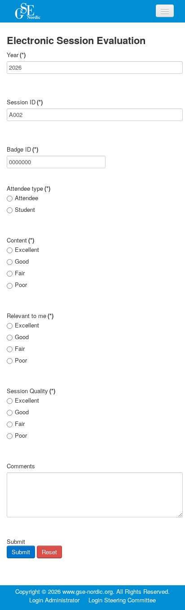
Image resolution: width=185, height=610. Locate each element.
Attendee (26, 198)
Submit (21, 551)
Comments (21, 466)
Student (25, 210)
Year (16, 55)
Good (22, 261)
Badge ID (22, 149)
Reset (49, 551)
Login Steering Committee (122, 600)
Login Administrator (54, 600)
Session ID (25, 102)
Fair (20, 273)
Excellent (27, 250)
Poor (21, 285)
